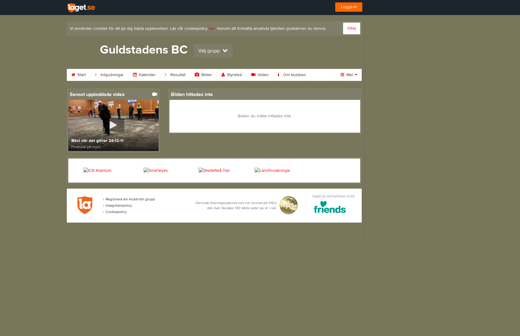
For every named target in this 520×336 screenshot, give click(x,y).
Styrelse (234, 75)
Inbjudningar (111, 75)
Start (81, 75)
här (212, 28)
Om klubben (294, 75)
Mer (350, 75)
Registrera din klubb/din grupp (130, 199)
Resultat (177, 75)
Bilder (206, 75)
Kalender (147, 75)
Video (262, 75)
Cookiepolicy (116, 211)
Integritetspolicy (119, 205)
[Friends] (330, 208)
